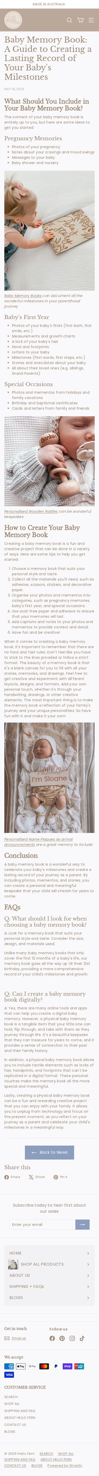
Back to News (53, 1152)
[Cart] (80, 20)
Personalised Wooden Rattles (31, 511)
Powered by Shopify (64, 1465)
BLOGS (9, 1431)
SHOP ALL (12, 1403)
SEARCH (11, 1396)
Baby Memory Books (23, 295)
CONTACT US (15, 1424)
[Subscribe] (82, 1225)
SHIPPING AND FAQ (20, 1410)
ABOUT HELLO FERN (20, 1417)
